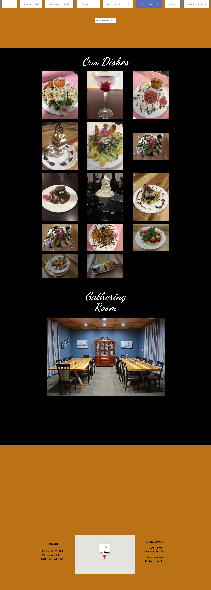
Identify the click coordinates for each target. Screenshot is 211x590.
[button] (105, 357)
